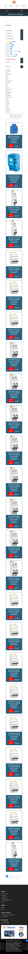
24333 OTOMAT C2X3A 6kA (14, 423)
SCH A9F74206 (17, 486)
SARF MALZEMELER (10, 36)
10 (11, 878)
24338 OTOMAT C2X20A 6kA (14, 578)
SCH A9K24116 (17, 239)
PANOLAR (8, 61)
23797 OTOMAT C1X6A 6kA (14, 207)
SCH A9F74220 (17, 579)
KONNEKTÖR (8, 48)
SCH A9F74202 (17, 393)
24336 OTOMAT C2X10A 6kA (14, 516)
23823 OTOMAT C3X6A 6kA (14, 268)
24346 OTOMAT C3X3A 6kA (14, 609)
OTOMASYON (8, 33)
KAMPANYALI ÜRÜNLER (10, 59)
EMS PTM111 (16, 177)
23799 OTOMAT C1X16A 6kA (14, 237)
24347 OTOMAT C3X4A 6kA (14, 640)
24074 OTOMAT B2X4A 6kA (14, 359)
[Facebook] (2, 922)
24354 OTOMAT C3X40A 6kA (14, 828)
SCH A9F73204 (17, 361)
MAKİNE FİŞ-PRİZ (9, 45)
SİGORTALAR (8, 49)
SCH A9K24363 (17, 331)
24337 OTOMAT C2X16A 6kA (14, 548)
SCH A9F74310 (17, 703)
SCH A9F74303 (17, 611)
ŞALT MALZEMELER (10, 38)
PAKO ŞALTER (8, 46)
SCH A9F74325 (17, 766)
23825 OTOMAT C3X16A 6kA (14, 298)
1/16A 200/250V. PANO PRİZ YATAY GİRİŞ (16, 136)
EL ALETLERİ (8, 43)
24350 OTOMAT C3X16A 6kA (14, 733)
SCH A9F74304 (17, 641)
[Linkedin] (8, 922)
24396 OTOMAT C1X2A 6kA (14, 860)
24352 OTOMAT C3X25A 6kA (14, 765)
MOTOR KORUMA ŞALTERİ (10, 54)
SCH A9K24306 (17, 269)
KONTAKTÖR (8, 53)
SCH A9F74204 (17, 454)
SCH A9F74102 (17, 861)
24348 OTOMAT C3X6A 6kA (14, 670)
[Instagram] (5, 922)
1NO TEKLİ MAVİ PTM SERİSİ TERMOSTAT (16, 176)
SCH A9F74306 (17, 671)
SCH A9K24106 (17, 209)
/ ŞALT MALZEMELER (19, 14)
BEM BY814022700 (17, 138)
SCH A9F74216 (17, 549)
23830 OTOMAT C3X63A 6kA (14, 329)
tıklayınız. (8, 948)
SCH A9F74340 (17, 829)
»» (18, 878)
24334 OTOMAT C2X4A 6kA (14, 453)
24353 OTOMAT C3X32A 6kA (14, 796)
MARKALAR (8, 66)
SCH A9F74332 (17, 798)
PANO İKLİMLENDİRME (10, 56)
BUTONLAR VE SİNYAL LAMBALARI (12, 51)
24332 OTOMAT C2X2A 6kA (14, 391)
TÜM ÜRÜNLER (11, 14)
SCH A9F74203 (17, 424)
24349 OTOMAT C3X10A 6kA (14, 701)
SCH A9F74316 (17, 734)
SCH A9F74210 (17, 518)
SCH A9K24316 (17, 299)
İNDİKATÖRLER (9, 30)
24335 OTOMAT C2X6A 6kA (14, 484)
